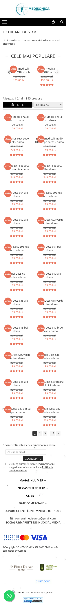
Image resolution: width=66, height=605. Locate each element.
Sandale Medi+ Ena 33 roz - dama (49, 118)
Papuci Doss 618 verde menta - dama (49, 302)
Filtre (19, 104)
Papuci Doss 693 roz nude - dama (16, 248)
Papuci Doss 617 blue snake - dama (49, 329)
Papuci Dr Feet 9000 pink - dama (16, 140)
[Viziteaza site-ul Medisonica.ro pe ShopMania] (33, 600)
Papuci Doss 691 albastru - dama (17, 275)
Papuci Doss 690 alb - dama (49, 275)
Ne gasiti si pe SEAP (32, 488)
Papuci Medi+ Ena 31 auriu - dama (16, 118)
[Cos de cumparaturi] (53, 22)
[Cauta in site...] (62, 22)
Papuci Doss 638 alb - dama (16, 302)
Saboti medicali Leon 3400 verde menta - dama (47, 70)
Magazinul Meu (32, 480)
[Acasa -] (33, 9)
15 (52, 433)
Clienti (31, 495)
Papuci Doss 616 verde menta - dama (16, 356)
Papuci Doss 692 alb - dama (16, 221)
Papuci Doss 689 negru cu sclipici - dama (50, 383)
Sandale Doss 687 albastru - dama (49, 410)
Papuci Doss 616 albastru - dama (50, 356)
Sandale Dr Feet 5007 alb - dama (49, 167)
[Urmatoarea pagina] (58, 433)
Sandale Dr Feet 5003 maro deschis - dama (16, 167)
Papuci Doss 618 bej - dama (16, 329)
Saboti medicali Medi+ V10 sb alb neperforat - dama (19, 70)
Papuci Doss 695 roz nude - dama (49, 194)
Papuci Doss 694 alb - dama (16, 194)
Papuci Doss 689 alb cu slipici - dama (16, 410)
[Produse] (5, 23)
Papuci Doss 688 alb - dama (16, 383)
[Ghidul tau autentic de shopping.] (43, 581)
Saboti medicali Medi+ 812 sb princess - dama (49, 140)
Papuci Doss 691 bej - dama (49, 248)
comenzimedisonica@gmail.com (35, 518)
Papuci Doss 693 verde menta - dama (49, 221)
